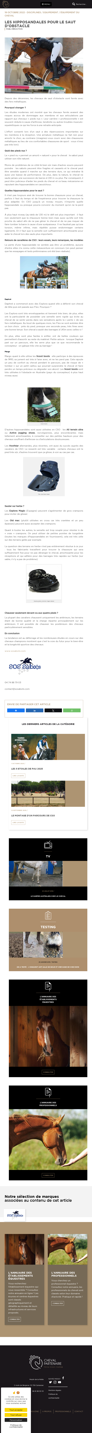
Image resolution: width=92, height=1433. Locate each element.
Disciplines (34, 12)
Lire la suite (18, 776)
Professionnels (63, 1411)
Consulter (48, 1072)
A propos (46, 1411)
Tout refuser (16, 1415)
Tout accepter (16, 1410)
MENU (47, 4)
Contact (79, 1411)
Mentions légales (54, 1390)
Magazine (34, 1411)
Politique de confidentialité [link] (16, 1426)
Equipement (50, 12)
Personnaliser (16, 1420)
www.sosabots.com (15, 651)
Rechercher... (81, 4)
